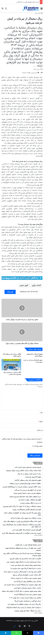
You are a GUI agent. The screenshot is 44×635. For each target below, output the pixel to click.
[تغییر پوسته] (6, 9)
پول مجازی (23, 285)
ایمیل (40, 421)
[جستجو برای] (3, 9)
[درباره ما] (14, 626)
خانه (39, 13)
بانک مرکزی (36, 285)
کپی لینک (10, 292)
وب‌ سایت (39, 430)
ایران (36, 13)
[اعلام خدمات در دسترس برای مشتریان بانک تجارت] (11, 364)
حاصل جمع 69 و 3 (37, 446)
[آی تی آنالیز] (31, 8)
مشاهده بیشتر (38, 535)
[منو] (41, 9)
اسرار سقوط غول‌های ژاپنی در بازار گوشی (27, 2)
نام (41, 413)
